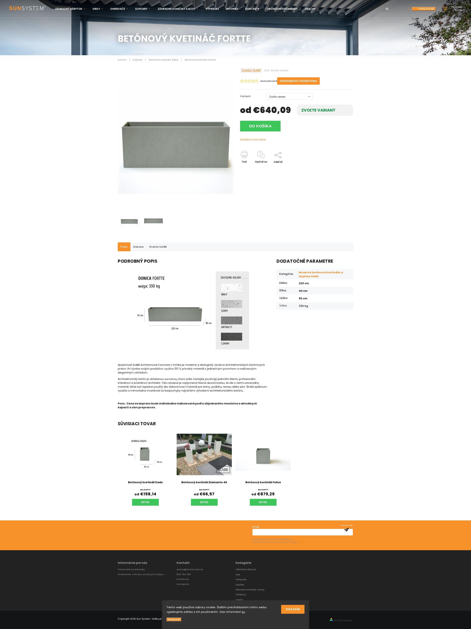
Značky (239, 599)
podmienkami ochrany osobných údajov (275, 542)
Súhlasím (293, 609)
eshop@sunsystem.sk (190, 569)
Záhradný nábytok (246, 569)
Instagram (183, 584)
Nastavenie (174, 619)
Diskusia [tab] (138, 246)
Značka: (251, 70)
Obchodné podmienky (131, 569)
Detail (145, 502)
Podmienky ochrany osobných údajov (141, 574)
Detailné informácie (253, 139)
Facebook (183, 579)
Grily (238, 574)
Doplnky (240, 584)
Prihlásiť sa (346, 529)
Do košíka (260, 126)
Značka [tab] (158, 246)
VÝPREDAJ (241, 594)
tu (243, 612)
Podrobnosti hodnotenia (298, 81)
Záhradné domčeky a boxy (250, 589)
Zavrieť (341, 168)
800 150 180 (184, 574)
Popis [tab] (124, 246)
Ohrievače (241, 579)
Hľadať (409, 8)
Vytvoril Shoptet (343, 620)
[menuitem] (72, 9)
